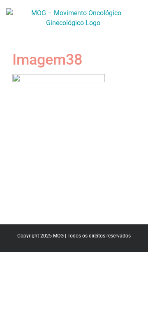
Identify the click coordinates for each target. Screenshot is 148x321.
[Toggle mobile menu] (136, 32)
